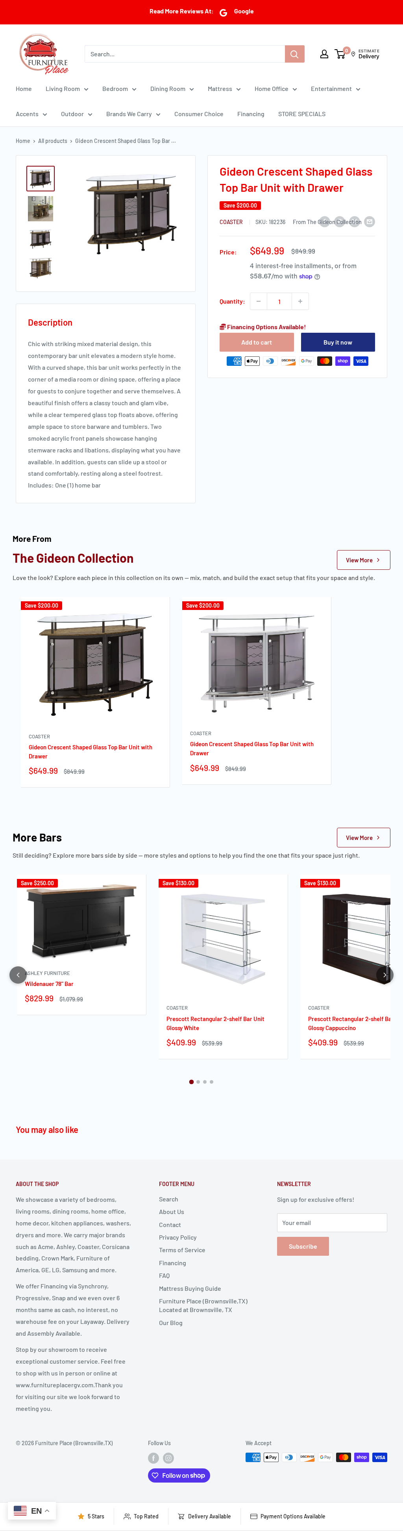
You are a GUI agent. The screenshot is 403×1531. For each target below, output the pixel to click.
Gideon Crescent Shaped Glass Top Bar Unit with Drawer (90, 751)
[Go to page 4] (211, 1082)
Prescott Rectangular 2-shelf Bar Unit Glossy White (215, 1023)
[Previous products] (18, 975)
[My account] (324, 54)
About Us (171, 1211)
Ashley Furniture (47, 973)
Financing (250, 113)
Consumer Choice (199, 113)
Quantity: (232, 301)
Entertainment (331, 88)
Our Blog (171, 1322)
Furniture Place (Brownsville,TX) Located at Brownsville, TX (203, 1305)
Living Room (63, 88)
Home (24, 88)
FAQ (164, 1275)
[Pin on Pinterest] (339, 221)
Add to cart (256, 342)
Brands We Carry (129, 113)
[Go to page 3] (205, 1082)
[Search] (295, 54)
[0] (340, 54)
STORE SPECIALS (301, 113)
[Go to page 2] (198, 1082)
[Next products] (385, 975)
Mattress (220, 88)
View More (359, 559)
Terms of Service (182, 1249)
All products (52, 140)
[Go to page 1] (191, 1082)
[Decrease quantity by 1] (258, 301)
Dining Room (167, 88)
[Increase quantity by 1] (300, 301)
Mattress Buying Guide (190, 1288)
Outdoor (72, 113)
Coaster (232, 222)
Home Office (271, 88)
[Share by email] (369, 221)
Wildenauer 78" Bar (49, 983)
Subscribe (303, 1246)
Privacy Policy (178, 1237)
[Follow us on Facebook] (153, 1458)
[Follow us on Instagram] (168, 1458)
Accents (27, 113)
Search (168, 1199)
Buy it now (338, 342)
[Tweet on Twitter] (354, 221)
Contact (170, 1224)
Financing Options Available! (266, 326)
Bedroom (115, 88)
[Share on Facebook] (324, 221)
